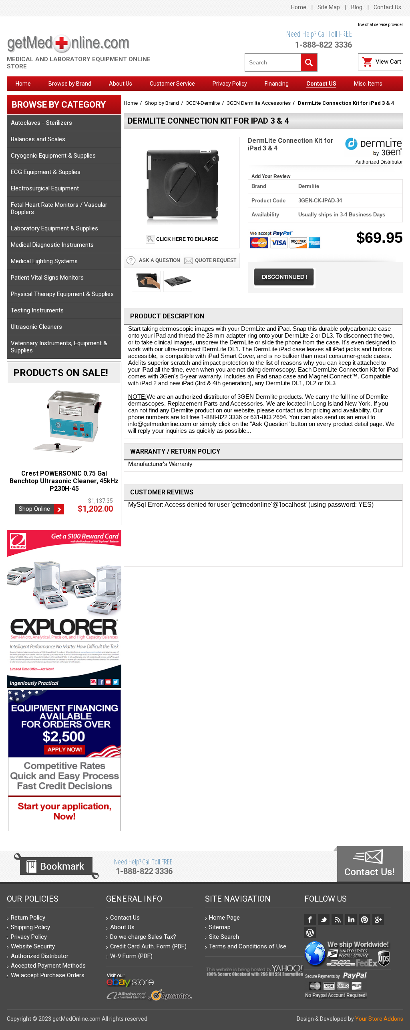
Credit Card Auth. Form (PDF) (148, 946)
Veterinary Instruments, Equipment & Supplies (59, 347)
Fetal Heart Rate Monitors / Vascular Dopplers (59, 208)
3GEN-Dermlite (203, 103)
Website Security (33, 946)
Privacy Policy (29, 936)
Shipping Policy (30, 927)
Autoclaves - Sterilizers (41, 122)
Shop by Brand (162, 103)
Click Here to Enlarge (186, 239)
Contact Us (387, 7)
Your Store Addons (379, 1019)
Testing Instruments (37, 310)
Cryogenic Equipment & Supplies (53, 155)
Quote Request (215, 260)
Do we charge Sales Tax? (143, 936)
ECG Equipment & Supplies (45, 172)
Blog (356, 7)
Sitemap (220, 927)
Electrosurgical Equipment (45, 188)
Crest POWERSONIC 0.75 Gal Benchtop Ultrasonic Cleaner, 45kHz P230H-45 (64, 481)
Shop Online (34, 508)
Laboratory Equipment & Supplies (54, 228)
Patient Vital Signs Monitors (47, 277)
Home (298, 7)
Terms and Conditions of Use (247, 946)
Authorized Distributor (379, 162)
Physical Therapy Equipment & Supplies (62, 294)
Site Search (224, 936)
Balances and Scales (38, 139)
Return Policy (28, 917)
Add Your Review (270, 176)
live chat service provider (380, 24)
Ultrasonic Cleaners (36, 326)
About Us (122, 927)
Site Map (329, 7)
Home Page (224, 917)
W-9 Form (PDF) (131, 956)
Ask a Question (159, 260)
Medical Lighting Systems (44, 261)
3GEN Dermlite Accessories (259, 103)
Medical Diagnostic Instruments (52, 244)
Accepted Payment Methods (48, 965)
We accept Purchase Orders (47, 975)
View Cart (388, 61)
